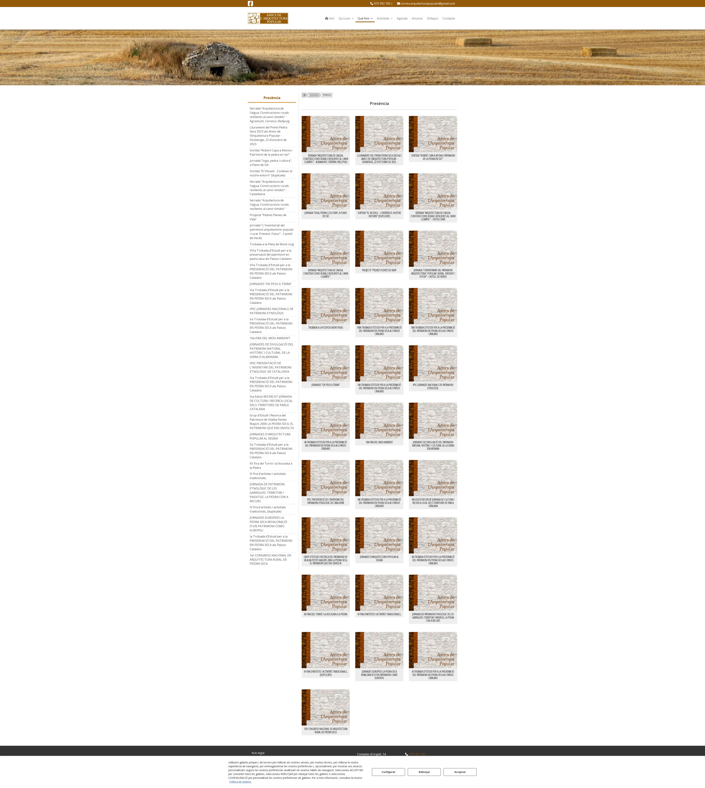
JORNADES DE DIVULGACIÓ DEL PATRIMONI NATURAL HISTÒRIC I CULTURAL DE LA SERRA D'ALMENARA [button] (272, 350)
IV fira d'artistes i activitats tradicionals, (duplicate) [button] (268, 509)
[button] (250, 5)
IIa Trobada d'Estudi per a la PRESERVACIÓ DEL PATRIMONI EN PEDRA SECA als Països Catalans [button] (271, 451)
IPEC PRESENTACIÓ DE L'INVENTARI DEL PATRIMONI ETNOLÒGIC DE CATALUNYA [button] (271, 367)
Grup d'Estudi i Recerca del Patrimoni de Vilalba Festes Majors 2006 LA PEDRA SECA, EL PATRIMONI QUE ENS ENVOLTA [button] (272, 421)
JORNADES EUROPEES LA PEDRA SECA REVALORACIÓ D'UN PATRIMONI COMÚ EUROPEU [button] (268, 524)
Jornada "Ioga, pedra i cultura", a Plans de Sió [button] (271, 163)
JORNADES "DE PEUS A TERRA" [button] (271, 284)
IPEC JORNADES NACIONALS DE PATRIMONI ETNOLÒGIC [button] (271, 311)
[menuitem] (381, 3)
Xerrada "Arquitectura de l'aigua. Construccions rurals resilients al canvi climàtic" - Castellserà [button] (269, 188)
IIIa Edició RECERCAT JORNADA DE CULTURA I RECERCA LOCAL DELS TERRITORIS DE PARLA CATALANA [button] (271, 403)
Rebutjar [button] (424, 772)
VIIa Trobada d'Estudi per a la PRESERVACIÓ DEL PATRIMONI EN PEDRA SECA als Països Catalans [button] (271, 271)
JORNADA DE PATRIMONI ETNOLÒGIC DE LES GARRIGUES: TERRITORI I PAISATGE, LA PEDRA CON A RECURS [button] (269, 492)
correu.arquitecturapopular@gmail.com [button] (427, 3)
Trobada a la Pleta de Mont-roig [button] (272, 244)
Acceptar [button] (460, 772)
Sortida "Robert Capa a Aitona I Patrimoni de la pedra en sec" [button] (271, 152)
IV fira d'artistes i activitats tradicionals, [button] (268, 476)
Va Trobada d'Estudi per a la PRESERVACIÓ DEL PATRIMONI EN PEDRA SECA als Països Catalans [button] (271, 325)
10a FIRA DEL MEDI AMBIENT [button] (270, 338)
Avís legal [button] (258, 753)
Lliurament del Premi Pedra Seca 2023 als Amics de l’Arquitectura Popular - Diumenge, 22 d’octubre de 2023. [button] (268, 135)
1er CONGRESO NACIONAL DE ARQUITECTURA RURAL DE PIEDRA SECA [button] (270, 559)
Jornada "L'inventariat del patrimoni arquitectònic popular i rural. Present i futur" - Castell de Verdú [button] (272, 231)
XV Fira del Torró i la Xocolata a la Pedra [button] (271, 465)
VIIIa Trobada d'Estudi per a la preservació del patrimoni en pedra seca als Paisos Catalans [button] (271, 254)
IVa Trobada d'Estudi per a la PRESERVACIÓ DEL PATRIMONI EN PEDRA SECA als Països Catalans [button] (271, 384)
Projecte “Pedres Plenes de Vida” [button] (268, 217)
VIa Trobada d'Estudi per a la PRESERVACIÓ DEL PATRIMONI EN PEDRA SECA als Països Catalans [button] (271, 296)
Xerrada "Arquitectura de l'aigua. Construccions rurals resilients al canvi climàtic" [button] (269, 204)
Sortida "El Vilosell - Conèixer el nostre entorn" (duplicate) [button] (271, 173)
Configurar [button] (388, 772)
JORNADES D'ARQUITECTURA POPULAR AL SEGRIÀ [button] (270, 436)
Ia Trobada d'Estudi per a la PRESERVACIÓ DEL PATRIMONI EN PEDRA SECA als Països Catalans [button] (271, 542)
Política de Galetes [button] (240, 781)
